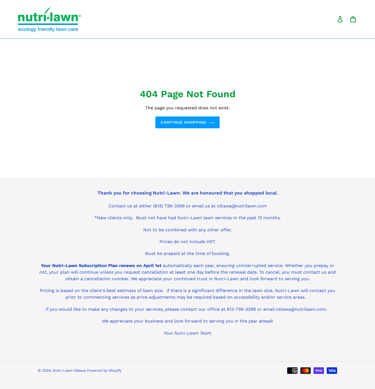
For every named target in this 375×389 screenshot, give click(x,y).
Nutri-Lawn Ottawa (69, 370)
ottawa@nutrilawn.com (301, 309)
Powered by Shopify (104, 370)
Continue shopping (183, 122)
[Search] (332, 19)
